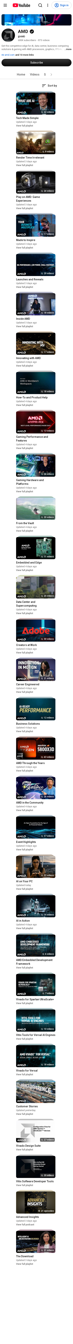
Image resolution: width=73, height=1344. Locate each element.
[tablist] (36, 74)
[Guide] (5, 5)
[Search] (40, 5)
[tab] (20, 74)
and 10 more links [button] (24, 55)
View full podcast (25, 1224)
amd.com (9, 55)
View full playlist (24, 125)
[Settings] (47, 5)
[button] (51, 74)
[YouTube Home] (21, 5)
